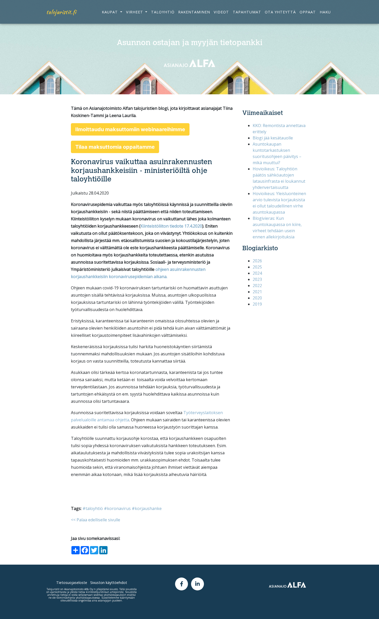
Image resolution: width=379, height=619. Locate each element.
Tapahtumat (247, 12)
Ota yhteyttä (280, 12)
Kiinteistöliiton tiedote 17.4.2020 (171, 226)
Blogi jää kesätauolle (273, 138)
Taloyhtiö (163, 12)
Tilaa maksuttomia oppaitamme (115, 147)
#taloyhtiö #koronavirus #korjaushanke (122, 508)
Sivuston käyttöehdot (108, 582)
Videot (221, 12)
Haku (325, 12)
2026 (257, 261)
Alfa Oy (88, 589)
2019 (257, 304)
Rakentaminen (194, 12)
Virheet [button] (135, 12)
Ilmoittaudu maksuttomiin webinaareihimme (130, 129)
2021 (257, 292)
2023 (257, 279)
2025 (257, 267)
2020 (257, 298)
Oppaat (308, 12)
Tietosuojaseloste (71, 582)
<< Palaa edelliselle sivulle (95, 520)
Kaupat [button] (110, 12)
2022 (257, 285)
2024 (257, 273)
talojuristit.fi (61, 12)
